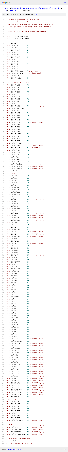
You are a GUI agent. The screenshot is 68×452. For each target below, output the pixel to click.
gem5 (4, 8)
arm (8, 8)
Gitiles (10, 449)
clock (20, 10)
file (35, 14)
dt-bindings (12, 10)
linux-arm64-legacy (18, 8)
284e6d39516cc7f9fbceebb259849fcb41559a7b (42, 8)
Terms (19, 449)
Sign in (64, 2)
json (65, 449)
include (4, 10)
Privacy (14, 449)
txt (61, 449)
